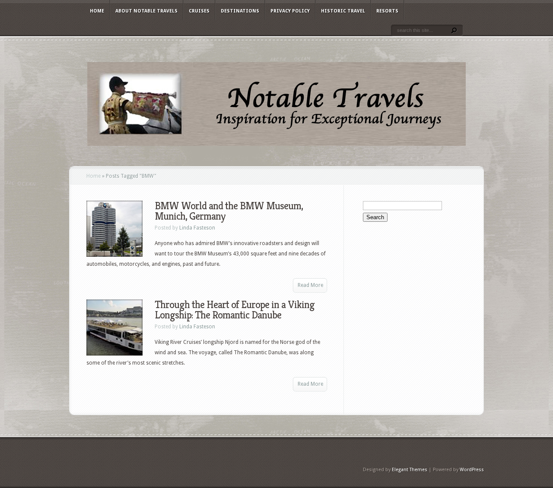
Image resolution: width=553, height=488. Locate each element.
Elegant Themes (409, 469)
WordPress (472, 469)
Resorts (387, 11)
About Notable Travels (146, 11)
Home (97, 11)
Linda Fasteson (197, 228)
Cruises (199, 11)
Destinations (240, 11)
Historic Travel (343, 11)
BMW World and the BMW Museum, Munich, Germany (229, 211)
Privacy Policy (290, 11)
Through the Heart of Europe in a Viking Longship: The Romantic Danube (235, 309)
